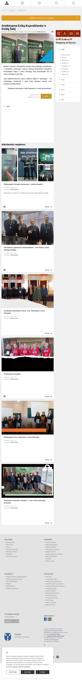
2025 (62, 80)
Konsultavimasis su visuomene (54, 584)
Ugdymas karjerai (51, 551)
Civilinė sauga (49, 600)
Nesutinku (27, 672)
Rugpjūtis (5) (66, 55)
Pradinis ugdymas (51, 542)
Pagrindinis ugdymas (52, 544)
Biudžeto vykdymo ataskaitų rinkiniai (16, 576)
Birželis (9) (65, 60)
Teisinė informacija (51, 602)
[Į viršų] (57, 657)
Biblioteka (48, 558)
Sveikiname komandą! (12, 374)
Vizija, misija (9, 544)
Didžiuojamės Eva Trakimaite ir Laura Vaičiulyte (21, 437)
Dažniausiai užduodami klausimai (55, 586)
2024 (62, 85)
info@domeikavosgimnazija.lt (55, 636)
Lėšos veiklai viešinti (12, 581)
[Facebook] (45, 619)
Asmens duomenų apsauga (54, 581)
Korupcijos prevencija (52, 598)
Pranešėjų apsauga (51, 588)
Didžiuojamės (21, 10)
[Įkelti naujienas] (22, 3)
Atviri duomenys (50, 605)
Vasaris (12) (65, 71)
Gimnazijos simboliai (12, 549)
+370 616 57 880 (54, 634)
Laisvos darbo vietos (52, 579)
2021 (62, 99)
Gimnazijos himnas (11, 551)
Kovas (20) (65, 69)
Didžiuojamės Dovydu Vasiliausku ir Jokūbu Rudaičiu (23, 184)
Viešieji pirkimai (10, 586)
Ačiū (46, 96)
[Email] (49, 619)
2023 (62, 89)
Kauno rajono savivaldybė (21, 637)
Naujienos (12, 10)
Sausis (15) (65, 74)
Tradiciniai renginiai (11, 556)
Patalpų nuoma (50, 561)
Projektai (8, 584)
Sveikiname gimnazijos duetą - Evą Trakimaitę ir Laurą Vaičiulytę (24, 312)
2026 (62, 49)
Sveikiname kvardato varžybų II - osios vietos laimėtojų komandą (24, 502)
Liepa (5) (64, 57)
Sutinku (42, 672)
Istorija (8, 547)
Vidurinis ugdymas (51, 547)
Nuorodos (48, 576)
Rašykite (8, 621)
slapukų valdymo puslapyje (21, 666)
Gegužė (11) (65, 63)
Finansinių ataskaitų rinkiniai (14, 579)
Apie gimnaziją (10, 542)
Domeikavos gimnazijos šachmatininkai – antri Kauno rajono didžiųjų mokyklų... (26, 249)
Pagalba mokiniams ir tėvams (54, 554)
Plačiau (47, 207)
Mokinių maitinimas (51, 556)
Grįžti (8, 106)
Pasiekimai (9, 554)
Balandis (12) (66, 66)
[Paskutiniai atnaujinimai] (39, 3)
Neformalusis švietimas (52, 549)
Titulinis (4, 10)
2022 (62, 94)
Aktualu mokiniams (51, 595)
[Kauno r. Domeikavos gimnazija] (7, 3)
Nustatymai (12, 672)
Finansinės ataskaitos (12, 588)
